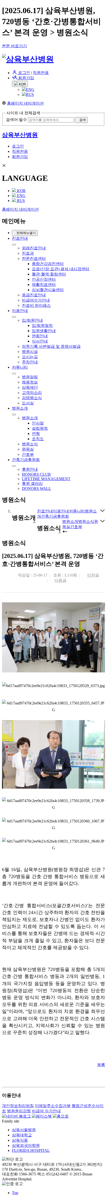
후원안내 (30, 469)
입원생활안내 (44, 331)
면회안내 (40, 336)
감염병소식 (32, 398)
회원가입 (25, 78)
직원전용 (41, 73)
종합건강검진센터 (48, 264)
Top (15, 1193)
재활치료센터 (44, 284)
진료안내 (20, 238)
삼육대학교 (22, 1135)
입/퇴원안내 (32, 320)
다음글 (60, 580)
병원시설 (30, 351)
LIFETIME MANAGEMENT (46, 479)
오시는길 (30, 357)
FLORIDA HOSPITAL (31, 1150)
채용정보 (30, 382)
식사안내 (40, 341)
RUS (30, 94)
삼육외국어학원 (26, 1145)
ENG (30, 89)
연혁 (36, 433)
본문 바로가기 (14, 46)
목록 (101, 1065)
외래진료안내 (34, 248)
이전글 (93, 575)
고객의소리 (32, 392)
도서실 (28, 403)
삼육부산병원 (20, 135)
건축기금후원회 (26, 460)
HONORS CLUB (36, 474)
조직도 (38, 439)
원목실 (28, 449)
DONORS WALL (36, 488)
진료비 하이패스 (36, 305)
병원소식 (30, 444)
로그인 (23, 73)
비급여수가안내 (36, 300)
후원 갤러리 (32, 483)
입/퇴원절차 (42, 325)
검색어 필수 (16, 119)
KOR (22, 84)
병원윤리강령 (19, 1111)
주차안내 (30, 362)
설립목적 (40, 428)
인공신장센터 (44, 279)
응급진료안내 (34, 295)
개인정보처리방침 (18, 1106)
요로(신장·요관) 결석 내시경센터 (60, 269)
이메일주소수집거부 (53, 1106)
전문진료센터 (34, 258)
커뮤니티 (20, 367)
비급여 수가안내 (46, 1111)
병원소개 (20, 408)
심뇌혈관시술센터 (48, 290)
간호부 (28, 454)
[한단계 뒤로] (64, 532)
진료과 (28, 253)
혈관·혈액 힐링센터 (49, 274)
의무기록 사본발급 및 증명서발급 (51, 346)
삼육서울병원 (24, 1130)
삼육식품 (20, 1140)
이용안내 (20, 311)
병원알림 (30, 377)
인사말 (38, 423)
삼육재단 (30, 387)
